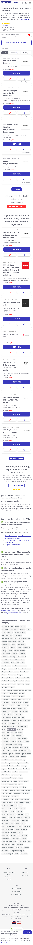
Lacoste (13, 738)
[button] (26, 3)
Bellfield (4, 641)
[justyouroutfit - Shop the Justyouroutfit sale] (25, 162)
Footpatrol (5, 699)
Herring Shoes (23, 711)
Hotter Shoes (18, 714)
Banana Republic (7, 635)
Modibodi (5, 766)
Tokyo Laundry (23, 835)
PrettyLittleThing (7, 793)
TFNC (4, 360)
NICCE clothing (6, 772)
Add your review (16, 486)
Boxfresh (14, 654)
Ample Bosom (14, 629)
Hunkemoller (16, 717)
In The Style (5, 720)
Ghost (28, 699)
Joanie (19, 723)
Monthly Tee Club (14, 766)
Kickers (4, 262)
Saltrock (28, 802)
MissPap (16, 763)
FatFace (21, 693)
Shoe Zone (19, 811)
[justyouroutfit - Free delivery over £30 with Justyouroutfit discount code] (25, 125)
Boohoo (10, 651)
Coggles (4, 669)
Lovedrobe (6, 230)
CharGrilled (6, 300)
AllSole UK (5, 629)
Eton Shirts (20, 684)
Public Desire (17, 793)
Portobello (12, 790)
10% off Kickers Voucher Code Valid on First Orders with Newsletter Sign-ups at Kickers (11, 270)
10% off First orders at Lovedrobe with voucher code (11, 235)
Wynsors (26, 848)
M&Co (15, 751)
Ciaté (12, 663)
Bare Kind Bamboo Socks (9, 638)
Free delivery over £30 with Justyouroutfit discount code (10, 128)
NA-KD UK (11, 769)
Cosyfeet (4, 672)
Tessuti (18, 823)
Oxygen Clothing (7, 781)
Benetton (21, 641)
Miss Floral (14, 760)
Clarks (23, 663)
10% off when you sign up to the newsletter (10, 93)
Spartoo (27, 817)
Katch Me (14, 732)
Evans (27, 684)
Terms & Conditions (16, 894)
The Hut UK (5, 832)
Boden (19, 647)
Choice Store (6, 663)
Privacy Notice (16, 888)
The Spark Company (17, 832)
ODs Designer (23, 772)
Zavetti (16, 854)
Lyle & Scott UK (6, 751)
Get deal (17, 73)
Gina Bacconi (6, 702)
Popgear (4, 790)
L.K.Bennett (19, 735)
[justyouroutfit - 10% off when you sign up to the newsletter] (25, 91)
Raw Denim (14, 796)
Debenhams (11, 675)
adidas (17, 626)
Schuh (20, 805)
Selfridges (15, 808)
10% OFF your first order (10, 335)
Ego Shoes (16, 681)
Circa (17, 663)
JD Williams (12, 723)
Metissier (23, 757)
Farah (3, 693)
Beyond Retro (6, 644)
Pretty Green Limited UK (24, 790)
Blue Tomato (21, 644)
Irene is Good (15, 720)
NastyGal (19, 769)
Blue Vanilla (5, 647)
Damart (4, 675)
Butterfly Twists (14, 657)
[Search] (23, 3)
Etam (14, 684)
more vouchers (16, 458)
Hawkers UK (5, 711)
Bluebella (13, 647)
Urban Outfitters (11, 841)
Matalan (4, 757)
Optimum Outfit (6, 778)
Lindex (19, 741)
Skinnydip (5, 817)
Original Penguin (18, 778)
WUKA (20, 848)
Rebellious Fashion (7, 799)
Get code (17, 144)
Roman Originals (19, 802)
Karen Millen (5, 732)
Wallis (13, 844)
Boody (4, 651)
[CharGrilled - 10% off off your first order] (25, 303)
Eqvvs (27, 681)
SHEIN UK (23, 808)
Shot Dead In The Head (9, 814)
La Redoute (5, 738)
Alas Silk (23, 626)
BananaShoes (18, 635)
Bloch (13, 644)
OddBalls (15, 772)
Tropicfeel (24, 838)
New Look (26, 769)
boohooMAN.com (19, 651)
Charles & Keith (14, 660)
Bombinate (26, 647)
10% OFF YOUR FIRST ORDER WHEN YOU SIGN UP (11, 399)
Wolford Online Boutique (9, 848)
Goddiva (25, 702)
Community (24, 875)
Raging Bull (26, 793)
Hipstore (9, 714)
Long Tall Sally (6, 748)
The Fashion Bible (7, 829)
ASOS (3, 632)
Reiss (16, 799)
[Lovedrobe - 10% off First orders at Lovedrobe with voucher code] (25, 233)
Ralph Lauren (6, 427)
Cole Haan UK (12, 669)
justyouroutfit (16, 42)
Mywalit (4, 769)
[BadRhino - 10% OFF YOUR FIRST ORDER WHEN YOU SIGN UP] (25, 398)
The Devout (27, 826)
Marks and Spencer (7, 754)
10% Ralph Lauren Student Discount (10, 431)
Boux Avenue (6, 654)
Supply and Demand (8, 823)
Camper (23, 657)
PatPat (4, 331)
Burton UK (5, 657)
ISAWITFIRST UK (25, 720)
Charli (22, 660)
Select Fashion (6, 808)
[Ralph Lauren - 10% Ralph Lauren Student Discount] (25, 430)
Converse (27, 669)
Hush (22, 717)
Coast (24, 666)
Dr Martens (18, 678)
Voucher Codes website (8, 610)
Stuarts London (15, 820)
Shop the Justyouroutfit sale (10, 162)
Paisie (15, 781)
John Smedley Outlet (8, 726)
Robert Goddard (25, 799)
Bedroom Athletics (24, 638)
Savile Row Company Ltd (9, 805)
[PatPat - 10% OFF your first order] (25, 335)
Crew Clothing (24, 672)
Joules (4, 729)
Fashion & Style (16, 58)
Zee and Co (23, 854)
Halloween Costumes (22, 705)
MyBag (24, 766)
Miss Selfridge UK (7, 763)
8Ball (12, 626)
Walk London (6, 844)
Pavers (20, 784)
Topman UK (5, 838)
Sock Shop (12, 817)
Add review (5, 26)
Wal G (29, 841)
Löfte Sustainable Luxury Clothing (12, 744)
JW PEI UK (20, 729)
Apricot (29, 629)
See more (16, 189)
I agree (27, 932)
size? (26, 814)
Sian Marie (21, 814)
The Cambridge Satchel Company (12, 826)
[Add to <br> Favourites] (29, 35)
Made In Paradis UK (24, 751)
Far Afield (28, 690)
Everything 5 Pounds (8, 687)
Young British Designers (17, 851)
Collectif (20, 669)
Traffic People (15, 838)
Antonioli (22, 629)
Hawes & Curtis (22, 708)
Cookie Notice (16, 891)
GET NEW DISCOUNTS (16, 207)
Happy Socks (6, 708)
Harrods (13, 708)
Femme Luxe (6, 696)
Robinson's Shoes (7, 802)
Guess (12, 705)
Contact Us (8, 877)
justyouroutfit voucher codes (13, 613)
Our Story (25, 872)
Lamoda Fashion (22, 738)
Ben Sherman (12, 641)
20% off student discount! (9, 62)
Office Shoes (6, 775)
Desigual (19, 675)
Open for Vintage (16, 775)
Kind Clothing (6, 735)
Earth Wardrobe (6, 681)
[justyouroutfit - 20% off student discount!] (25, 61)
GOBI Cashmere (16, 702)
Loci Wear (26, 741)
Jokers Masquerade (21, 726)
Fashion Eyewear (12, 693)
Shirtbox (4, 811)
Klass (13, 735)
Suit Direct (25, 820)
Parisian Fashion (23, 781)
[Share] (23, 78)
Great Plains (5, 705)
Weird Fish (19, 844)
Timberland (14, 835)
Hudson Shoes (6, 717)
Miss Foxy (22, 760)
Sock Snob (20, 817)
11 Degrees (5, 626)
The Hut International (20, 829)
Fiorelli (13, 696)
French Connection (15, 699)
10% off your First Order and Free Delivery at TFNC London (10, 366)
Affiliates (8, 880)
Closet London (6, 666)
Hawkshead (14, 711)
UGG (3, 841)
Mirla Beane (5, 760)
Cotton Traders (13, 672)
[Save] (9, 78)
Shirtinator (12, 811)
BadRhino (5, 395)
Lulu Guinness (24, 748)
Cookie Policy (5, 942)
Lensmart (13, 741)
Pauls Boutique (12, 784)
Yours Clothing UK (7, 854)
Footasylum (20, 696)
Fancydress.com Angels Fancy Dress (13, 690)
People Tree (5, 787)
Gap (24, 699)
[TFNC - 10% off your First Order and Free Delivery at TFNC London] (25, 363)
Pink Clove (23, 787)
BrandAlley (22, 654)
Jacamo (4, 723)
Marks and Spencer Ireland (23, 754)
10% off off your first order (11, 303)
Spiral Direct (5, 820)
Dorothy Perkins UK (8, 678)
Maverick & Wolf (14, 757)
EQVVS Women (6, 684)
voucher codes (25, 19)
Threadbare (5, 835)
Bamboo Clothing (20, 632)
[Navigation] (30, 3)
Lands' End (5, 741)
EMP (22, 681)
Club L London (16, 666)
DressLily (26, 678)
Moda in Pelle (25, 763)
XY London (5, 851)
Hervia (4, 714)
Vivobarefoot (22, 841)
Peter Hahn (14, 787)
